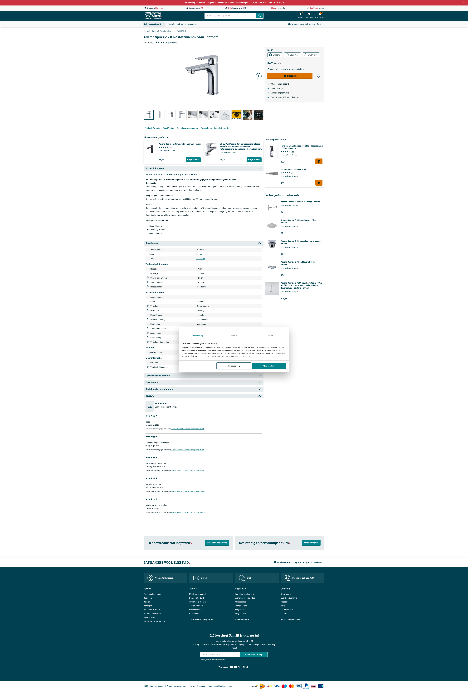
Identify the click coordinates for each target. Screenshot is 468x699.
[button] (318, 76)
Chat (249, 578)
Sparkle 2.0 (200, 258)
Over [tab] (270, 336)
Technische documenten (187, 128)
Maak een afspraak (197, 594)
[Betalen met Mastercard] (291, 686)
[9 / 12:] (236, 115)
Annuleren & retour (152, 609)
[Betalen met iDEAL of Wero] (269, 686)
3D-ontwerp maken (197, 601)
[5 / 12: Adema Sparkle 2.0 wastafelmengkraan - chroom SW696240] (193, 115)
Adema (199, 254)
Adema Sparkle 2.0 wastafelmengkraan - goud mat (188, 512)
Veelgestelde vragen (164, 578)
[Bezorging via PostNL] (262, 686)
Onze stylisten (195, 609)
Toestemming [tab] (197, 336)
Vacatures (285, 601)
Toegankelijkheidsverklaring (220, 686)
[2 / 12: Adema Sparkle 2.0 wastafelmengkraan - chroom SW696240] (160, 115)
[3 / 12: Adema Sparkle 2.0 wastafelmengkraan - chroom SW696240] (171, 115)
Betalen (147, 601)
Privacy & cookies (198, 686)
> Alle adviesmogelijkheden (201, 619)
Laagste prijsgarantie (280, 92)
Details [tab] (234, 336)
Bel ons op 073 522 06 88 (303, 578)
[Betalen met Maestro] (284, 686)
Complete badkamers (244, 594)
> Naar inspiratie (242, 619)
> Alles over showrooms (291, 619)
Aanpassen (232, 366)
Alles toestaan (269, 366)
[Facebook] (231, 666)
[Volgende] (259, 76)
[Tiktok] (247, 666)
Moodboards (240, 601)
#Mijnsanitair (240, 613)
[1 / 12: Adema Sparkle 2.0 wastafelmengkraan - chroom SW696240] (149, 115)
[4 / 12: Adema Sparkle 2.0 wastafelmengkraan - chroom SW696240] (182, 115)
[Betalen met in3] (320, 686)
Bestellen (148, 598)
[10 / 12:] (248, 115)
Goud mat (294, 54)
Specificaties (168, 128)
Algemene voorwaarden (177, 686)
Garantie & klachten (152, 613)
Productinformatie (153, 128)
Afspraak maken (307, 24)
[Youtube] (235, 666)
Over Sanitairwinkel (289, 598)
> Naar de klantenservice (154, 621)
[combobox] (230, 15)
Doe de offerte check (198, 598)
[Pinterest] (239, 666)
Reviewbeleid (149, 617)
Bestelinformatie (221, 128)
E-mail (204, 578)
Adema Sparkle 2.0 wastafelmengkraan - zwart (187, 429)
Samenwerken (287, 609)
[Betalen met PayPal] (306, 686)
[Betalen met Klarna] (313, 686)
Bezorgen (148, 605)
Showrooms (293, 24)
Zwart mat (312, 54)
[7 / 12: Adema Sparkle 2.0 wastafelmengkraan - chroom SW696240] (214, 115)
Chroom (276, 54)
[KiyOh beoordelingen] (255, 686)
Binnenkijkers (241, 605)
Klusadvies (194, 613)
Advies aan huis (196, 605)
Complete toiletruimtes (245, 598)
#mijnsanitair (191, 24)
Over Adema (206, 128)
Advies (180, 24)
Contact (284, 613)
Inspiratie (171, 24)
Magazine (239, 609)
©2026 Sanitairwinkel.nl (154, 686)
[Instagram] (243, 666)
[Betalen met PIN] (299, 686)
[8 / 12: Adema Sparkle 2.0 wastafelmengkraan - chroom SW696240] (225, 115)
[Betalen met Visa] (277, 686)
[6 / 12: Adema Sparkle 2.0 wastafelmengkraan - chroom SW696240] (204, 115)
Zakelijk (320, 24)
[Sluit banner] (464, 3)
